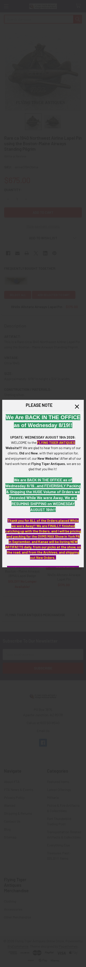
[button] (76, 406)
